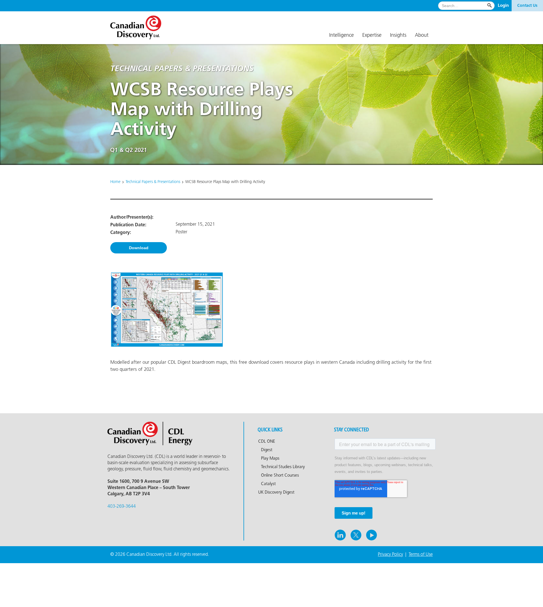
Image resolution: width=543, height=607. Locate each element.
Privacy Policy (390, 554)
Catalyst (268, 484)
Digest (266, 450)
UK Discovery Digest (276, 492)
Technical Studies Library (283, 467)
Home (115, 182)
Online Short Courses (280, 475)
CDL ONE (266, 442)
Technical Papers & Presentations (153, 182)
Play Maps (270, 458)
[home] (138, 25)
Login (503, 6)
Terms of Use (421, 554)
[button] (341, 35)
